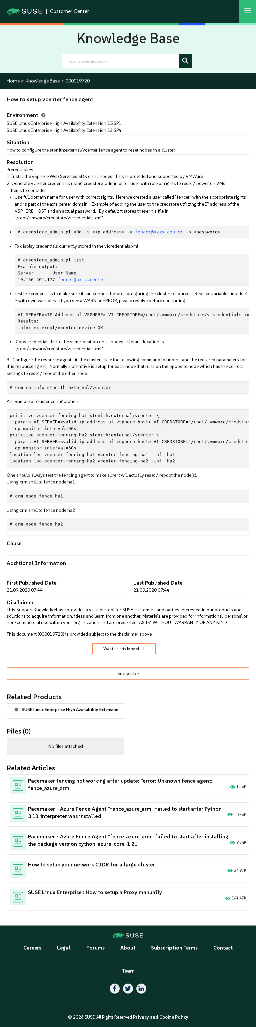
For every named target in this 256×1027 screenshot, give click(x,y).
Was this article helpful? (124, 648)
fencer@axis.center (159, 231)
